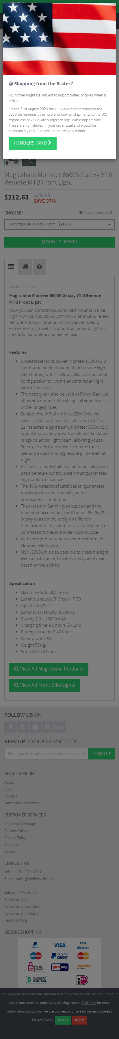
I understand (31, 143)
